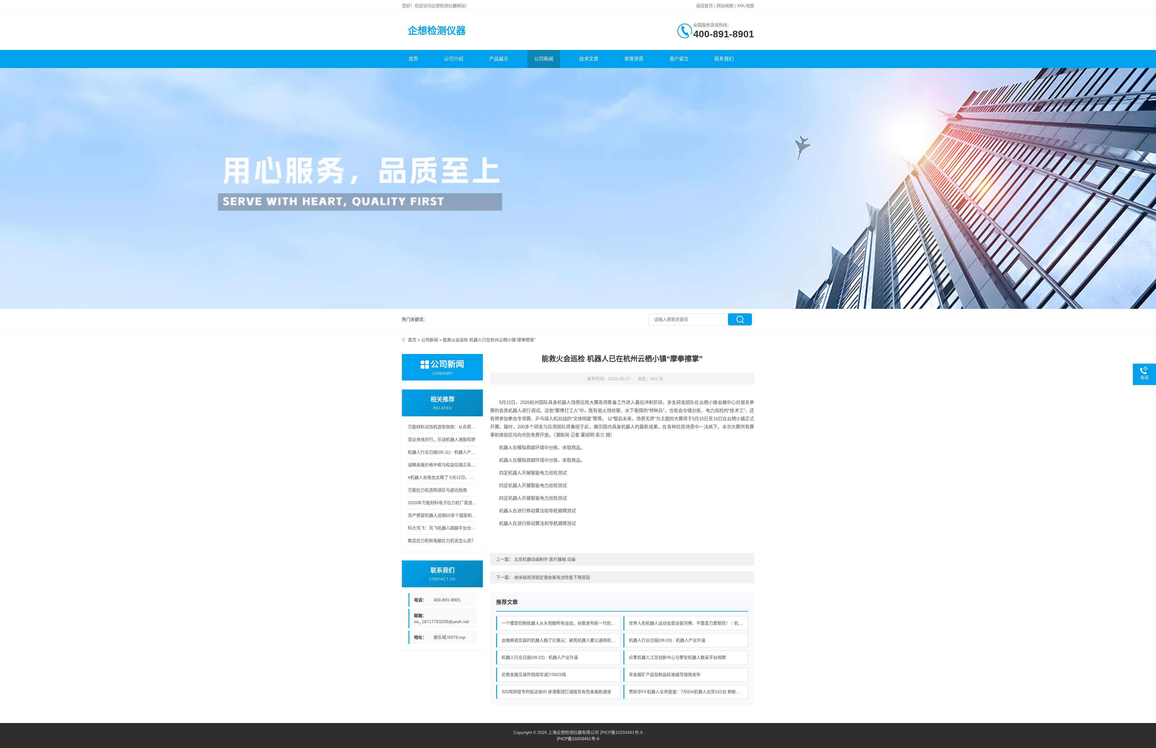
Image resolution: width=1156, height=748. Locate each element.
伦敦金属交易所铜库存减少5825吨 (534, 674)
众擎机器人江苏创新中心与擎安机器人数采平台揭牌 (677, 657)
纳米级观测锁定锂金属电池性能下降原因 (552, 577)
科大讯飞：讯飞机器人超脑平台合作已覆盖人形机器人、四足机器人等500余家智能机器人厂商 (442, 528)
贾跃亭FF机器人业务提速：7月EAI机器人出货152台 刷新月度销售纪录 (688, 691)
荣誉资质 (634, 58)
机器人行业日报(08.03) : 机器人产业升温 (667, 640)
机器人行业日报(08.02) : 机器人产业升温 (540, 657)
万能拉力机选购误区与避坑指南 (437, 490)
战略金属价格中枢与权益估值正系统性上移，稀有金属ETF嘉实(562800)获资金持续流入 (442, 464)
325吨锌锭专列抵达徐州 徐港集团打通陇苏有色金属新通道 (556, 691)
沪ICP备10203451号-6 (578, 738)
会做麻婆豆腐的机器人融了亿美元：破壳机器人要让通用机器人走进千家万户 (561, 640)
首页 (413, 58)
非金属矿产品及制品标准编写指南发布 (665, 674)
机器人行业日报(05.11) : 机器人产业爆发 (442, 452)
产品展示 (498, 58)
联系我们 (724, 58)
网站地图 (724, 5)
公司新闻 (543, 58)
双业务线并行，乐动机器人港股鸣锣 (441, 439)
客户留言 (679, 58)
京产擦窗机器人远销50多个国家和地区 (442, 515)
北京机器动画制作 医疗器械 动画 (545, 559)
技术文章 (588, 58)
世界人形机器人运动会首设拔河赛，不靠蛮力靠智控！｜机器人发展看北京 (688, 623)
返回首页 (704, 5)
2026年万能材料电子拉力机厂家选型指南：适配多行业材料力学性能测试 (442, 502)
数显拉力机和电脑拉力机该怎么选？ (441, 540)
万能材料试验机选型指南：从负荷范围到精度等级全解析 (442, 426)
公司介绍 (453, 58)
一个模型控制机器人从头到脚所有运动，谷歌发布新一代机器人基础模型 (561, 623)
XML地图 (745, 5)
